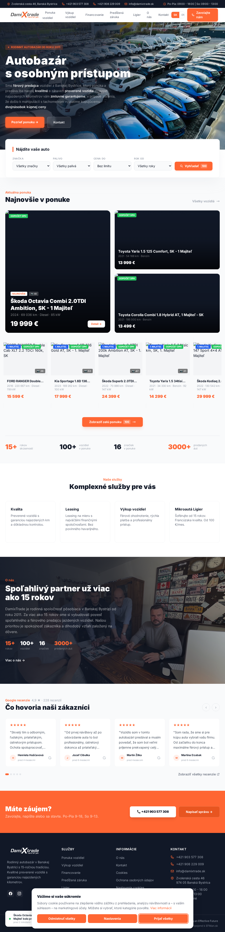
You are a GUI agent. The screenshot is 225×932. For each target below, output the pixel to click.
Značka (18, 158)
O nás (149, 15)
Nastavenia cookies (130, 887)
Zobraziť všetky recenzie (197, 774)
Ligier (137, 14)
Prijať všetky (163, 918)
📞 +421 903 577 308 (153, 811)
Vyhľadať (196, 166)
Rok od (139, 158)
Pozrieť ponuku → (24, 122)
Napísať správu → (199, 812)
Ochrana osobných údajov (135, 880)
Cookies (121, 872)
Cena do (99, 158)
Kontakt (163, 14)
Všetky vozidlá (203, 201)
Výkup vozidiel (70, 15)
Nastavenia (112, 918)
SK (175, 14)
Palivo (57, 158)
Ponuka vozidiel (48, 15)
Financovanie (94, 14)
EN (183, 14)
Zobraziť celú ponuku (109, 422)
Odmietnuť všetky (61, 918)
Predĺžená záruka (116, 15)
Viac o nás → (15, 660)
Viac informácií (160, 908)
